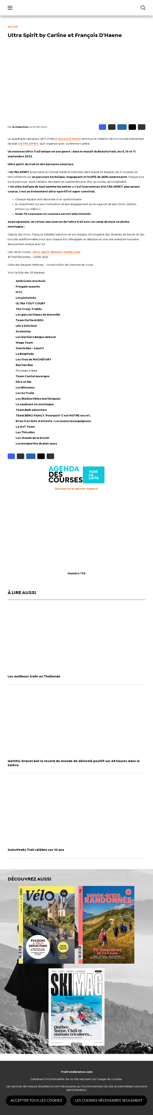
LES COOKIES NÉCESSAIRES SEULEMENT (109, 1100)
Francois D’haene (68, 139)
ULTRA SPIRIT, (29, 144)
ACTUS (13, 27)
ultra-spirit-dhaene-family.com (56, 252)
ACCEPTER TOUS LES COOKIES (36, 1100)
